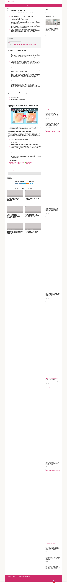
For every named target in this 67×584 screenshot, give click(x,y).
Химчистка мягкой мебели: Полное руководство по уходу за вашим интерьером (15, 232)
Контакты (14, 576)
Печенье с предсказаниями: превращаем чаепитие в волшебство (13, 199)
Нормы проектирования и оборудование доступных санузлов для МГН (52, 545)
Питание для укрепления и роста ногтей (16, 46)
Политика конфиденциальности (24, 576)
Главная (9, 5)
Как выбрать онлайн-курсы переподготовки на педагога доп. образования (52, 111)
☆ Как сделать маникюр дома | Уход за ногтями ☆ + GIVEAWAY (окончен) (23, 44)
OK (54, 582)
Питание (23, 5)
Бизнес (55, 5)
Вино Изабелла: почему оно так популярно (32, 199)
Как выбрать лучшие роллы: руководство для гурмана (31, 232)
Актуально (51, 5)
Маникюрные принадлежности (15, 42)
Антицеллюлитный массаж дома (52, 122)
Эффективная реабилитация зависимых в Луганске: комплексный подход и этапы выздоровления (53, 377)
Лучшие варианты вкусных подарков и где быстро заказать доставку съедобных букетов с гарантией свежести (14, 216)
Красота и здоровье (16, 5)
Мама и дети (39, 5)
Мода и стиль (33, 5)
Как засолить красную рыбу (51, 564)
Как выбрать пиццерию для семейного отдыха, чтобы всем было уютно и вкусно (32, 215)
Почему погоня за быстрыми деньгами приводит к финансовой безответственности (52, 206)
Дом (28, 5)
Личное (45, 5)
